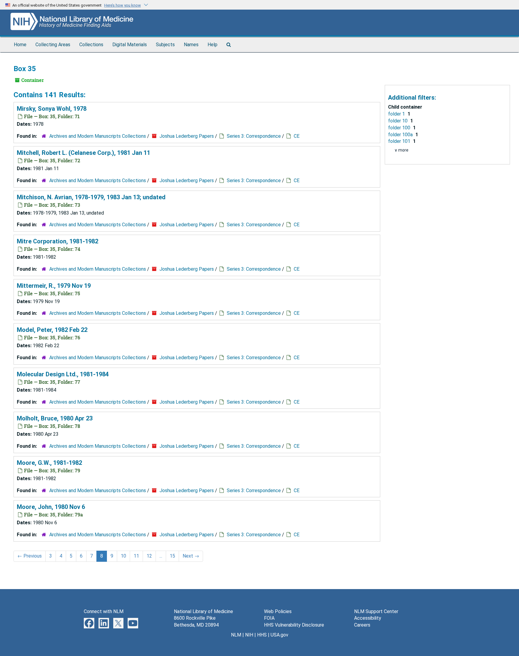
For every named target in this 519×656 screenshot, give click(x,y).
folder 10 (398, 121)
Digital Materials (129, 44)
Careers (362, 625)
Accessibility (367, 618)
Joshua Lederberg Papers (186, 136)
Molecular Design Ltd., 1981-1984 (63, 374)
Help (212, 44)
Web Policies (278, 611)
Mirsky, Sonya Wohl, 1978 (51, 108)
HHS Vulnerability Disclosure (294, 625)
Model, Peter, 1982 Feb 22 (52, 329)
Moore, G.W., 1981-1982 (49, 462)
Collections (91, 44)
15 (172, 556)
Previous (29, 556)
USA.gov (279, 635)
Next (191, 556)
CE (296, 136)
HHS (262, 635)
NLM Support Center (376, 611)
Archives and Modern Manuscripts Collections (97, 136)
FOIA (269, 618)
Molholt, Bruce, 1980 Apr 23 (55, 418)
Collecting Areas (52, 44)
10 (123, 556)
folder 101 (399, 141)
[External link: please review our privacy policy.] (89, 623)
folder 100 (399, 128)
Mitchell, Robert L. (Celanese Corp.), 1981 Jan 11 (83, 152)
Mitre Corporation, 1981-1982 (57, 241)
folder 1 (397, 114)
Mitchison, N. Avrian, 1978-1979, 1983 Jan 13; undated (91, 197)
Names (191, 44)
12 (149, 556)
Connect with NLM (103, 611)
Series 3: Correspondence (254, 136)
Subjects (165, 44)
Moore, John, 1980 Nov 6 (51, 506)
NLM (236, 635)
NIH (249, 635)
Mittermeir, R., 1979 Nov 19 (54, 285)
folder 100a (401, 134)
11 (136, 556)
